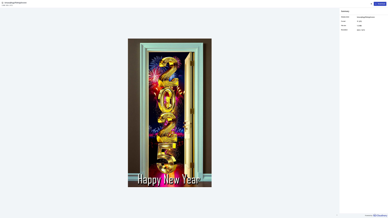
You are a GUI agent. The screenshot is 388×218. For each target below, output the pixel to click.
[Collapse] (337, 215)
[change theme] (371, 3)
